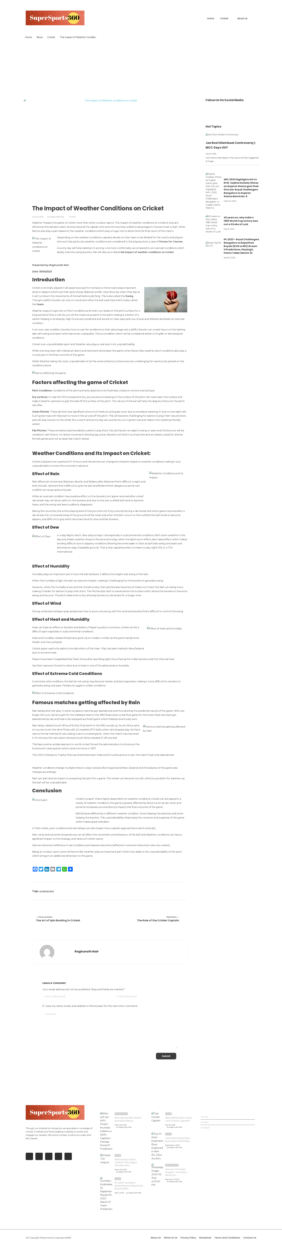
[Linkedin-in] (68, 1156)
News (40, 37)
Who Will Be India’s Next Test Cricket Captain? (178, 1119)
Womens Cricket (121, 1114)
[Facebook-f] (39, 1156)
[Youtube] (29, 1156)
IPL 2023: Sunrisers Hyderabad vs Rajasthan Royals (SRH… (129, 1185)
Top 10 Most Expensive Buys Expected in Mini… (178, 1140)
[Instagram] (58, 1156)
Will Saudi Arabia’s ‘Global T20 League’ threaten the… (126, 1162)
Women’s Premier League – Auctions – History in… (176, 1172)
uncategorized (46, 891)
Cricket (51, 37)
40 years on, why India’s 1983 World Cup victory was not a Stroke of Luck (241, 221)
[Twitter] (48, 1156)
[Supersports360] (55, 18)
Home (28, 37)
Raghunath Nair (57, 217)
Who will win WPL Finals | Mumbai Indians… (128, 1119)
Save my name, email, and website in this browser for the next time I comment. (92, 1006)
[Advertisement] (141, 69)
